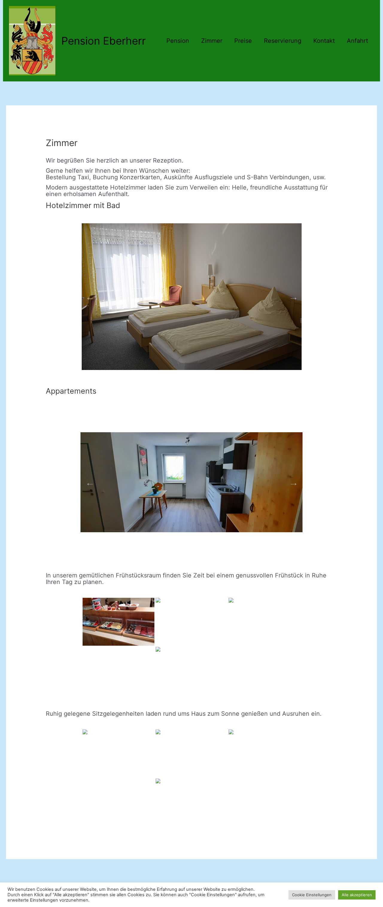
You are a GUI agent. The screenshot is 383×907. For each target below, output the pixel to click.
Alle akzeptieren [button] (357, 894)
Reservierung (282, 40)
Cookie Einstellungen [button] (312, 894)
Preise (243, 40)
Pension (177, 40)
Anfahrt (357, 40)
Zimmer (211, 40)
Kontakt (324, 40)
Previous (88, 295)
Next (292, 295)
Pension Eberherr (103, 40)
